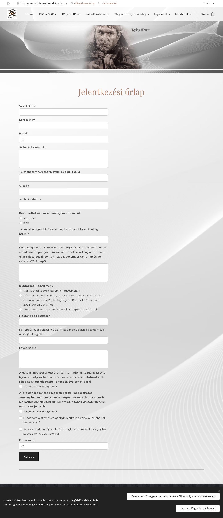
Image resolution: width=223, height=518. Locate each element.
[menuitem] (30, 14)
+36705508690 (109, 3)
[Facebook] (8, 3)
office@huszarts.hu (84, 3)
